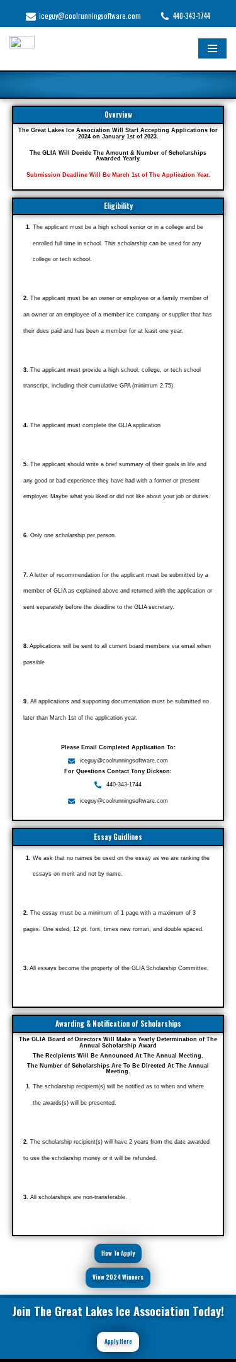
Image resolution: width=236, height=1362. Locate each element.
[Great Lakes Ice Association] (22, 49)
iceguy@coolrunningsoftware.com (90, 16)
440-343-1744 (191, 16)
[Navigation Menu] (212, 48)
